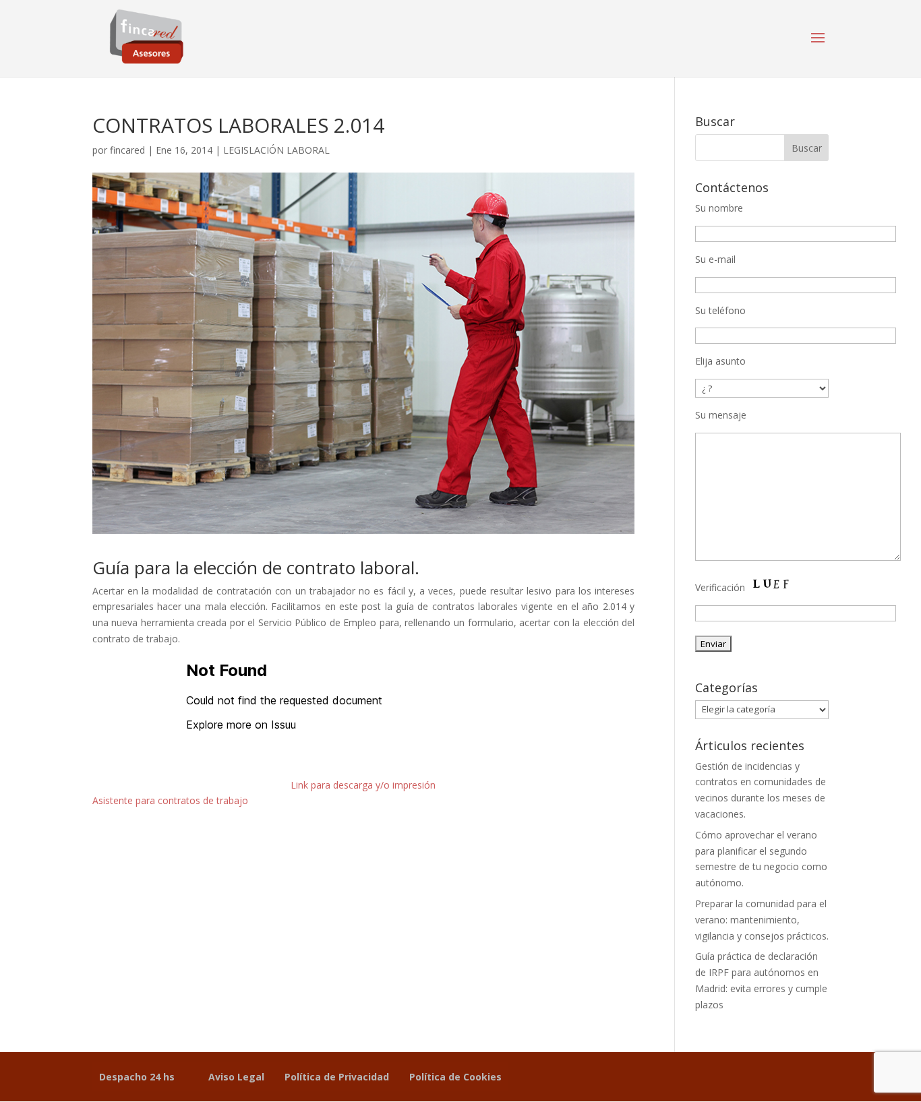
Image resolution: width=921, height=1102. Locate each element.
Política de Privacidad (337, 1076)
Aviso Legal (236, 1076)
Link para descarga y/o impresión (363, 784)
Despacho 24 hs (137, 1076)
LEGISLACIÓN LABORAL (276, 150)
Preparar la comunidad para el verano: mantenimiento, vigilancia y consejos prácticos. (762, 919)
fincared (127, 150)
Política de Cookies (455, 1076)
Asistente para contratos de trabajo (170, 800)
